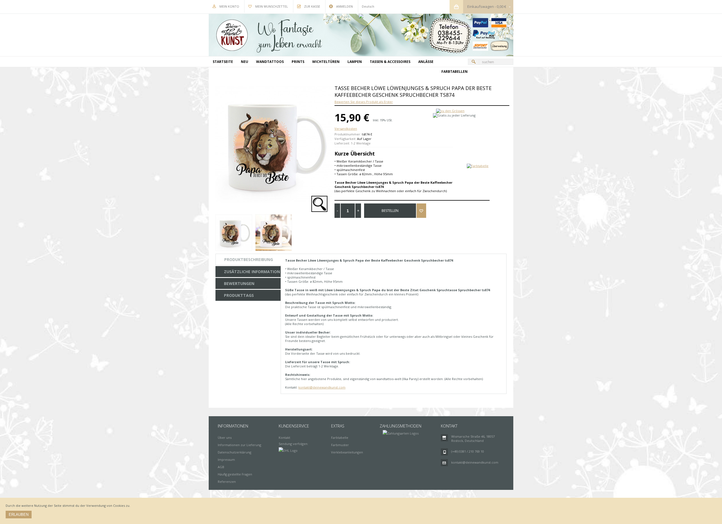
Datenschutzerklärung (234, 452)
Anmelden (344, 6)
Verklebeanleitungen (347, 452)
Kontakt (284, 437)
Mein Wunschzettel (271, 6)
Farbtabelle (339, 437)
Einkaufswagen (480, 6)
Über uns (225, 437)
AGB (221, 467)
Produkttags (239, 295)
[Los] (473, 62)
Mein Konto (229, 6)
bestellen (390, 210)
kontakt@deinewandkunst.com (321, 387)
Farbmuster (340, 445)
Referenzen (227, 481)
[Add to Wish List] (421, 210)
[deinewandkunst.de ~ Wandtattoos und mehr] (361, 35)
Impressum (226, 459)
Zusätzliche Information (252, 271)
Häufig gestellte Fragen (235, 474)
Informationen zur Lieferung (239, 445)
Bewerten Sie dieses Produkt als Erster (363, 102)
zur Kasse (312, 6)
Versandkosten (345, 128)
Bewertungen (239, 283)
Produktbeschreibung (248, 259)
